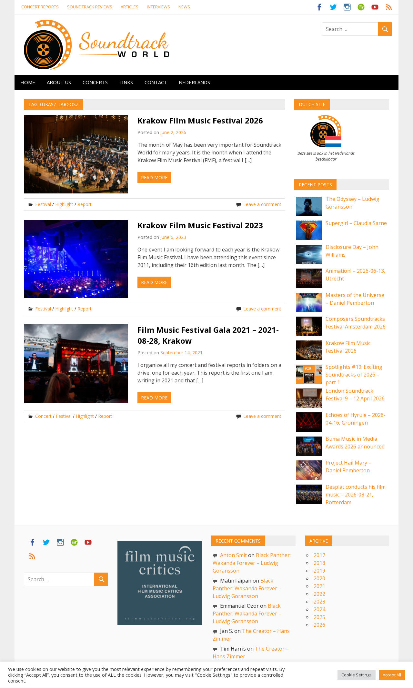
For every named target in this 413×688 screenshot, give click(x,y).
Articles (129, 7)
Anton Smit (233, 555)
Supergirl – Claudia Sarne (356, 223)
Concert (43, 416)
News (184, 7)
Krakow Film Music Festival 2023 (200, 225)
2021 (319, 586)
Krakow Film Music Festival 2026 (200, 120)
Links (126, 82)
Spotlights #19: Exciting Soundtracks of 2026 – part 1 (354, 374)
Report (84, 204)
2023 (319, 601)
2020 (319, 578)
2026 (319, 624)
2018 (319, 562)
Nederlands (194, 82)
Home (27, 82)
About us (59, 82)
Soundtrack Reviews (89, 7)
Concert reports (40, 7)
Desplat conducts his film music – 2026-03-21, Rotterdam (356, 494)
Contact (156, 82)
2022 (319, 593)
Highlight (64, 204)
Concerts (95, 82)
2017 (319, 555)
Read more (154, 177)
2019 (319, 570)
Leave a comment (262, 204)
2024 (319, 609)
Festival (43, 204)
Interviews (158, 7)
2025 (319, 617)
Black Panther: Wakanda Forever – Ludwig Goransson (252, 563)
